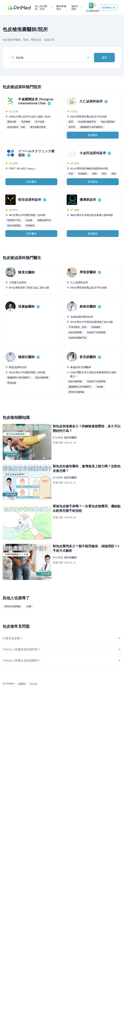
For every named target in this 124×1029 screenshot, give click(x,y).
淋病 (94, 173)
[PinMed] (19, 7)
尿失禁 (72, 127)
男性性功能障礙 (76, 392)
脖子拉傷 (39, 121)
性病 (71, 173)
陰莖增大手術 (14, 220)
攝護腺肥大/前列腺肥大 (91, 127)
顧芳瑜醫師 (70, 437)
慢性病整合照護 (38, 127)
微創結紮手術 (44, 220)
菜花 (104, 173)
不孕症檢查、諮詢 (77, 327)
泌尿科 (22, 683)
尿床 (71, 121)
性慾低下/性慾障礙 (96, 332)
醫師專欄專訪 (61, 7)
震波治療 (11, 121)
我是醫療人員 (108, 7)
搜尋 (104, 57)
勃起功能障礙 (107, 121)
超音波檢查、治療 (16, 127)
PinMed (10, 683)
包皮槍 (29, 220)
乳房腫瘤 (25, 121)
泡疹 (113, 173)
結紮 (29, 606)
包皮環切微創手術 (87, 121)
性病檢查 (82, 173)
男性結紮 (11, 382)
